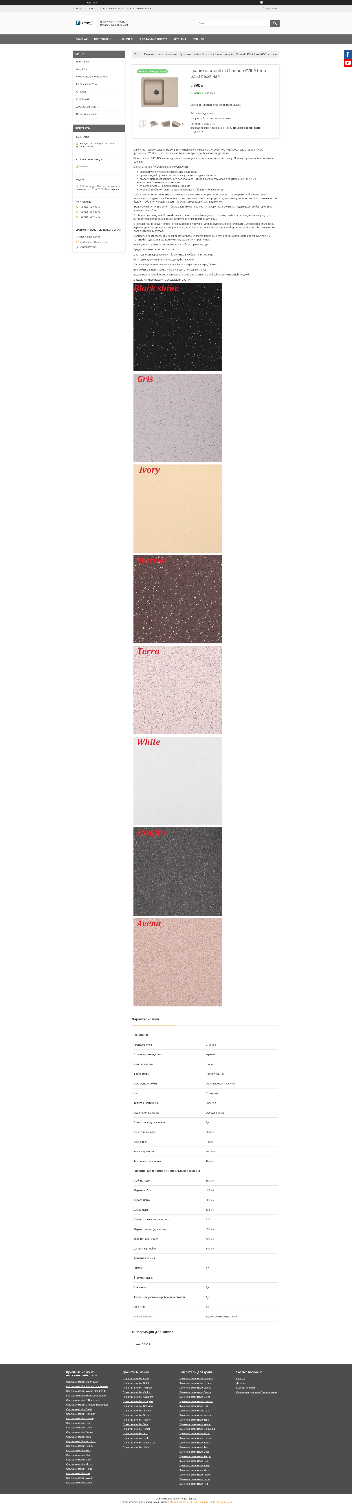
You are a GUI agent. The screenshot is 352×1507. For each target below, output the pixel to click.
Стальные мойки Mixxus (80, 1464)
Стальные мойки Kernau (79, 1446)
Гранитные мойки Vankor (137, 1392)
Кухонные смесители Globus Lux (197, 1429)
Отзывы (180, 39)
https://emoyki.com (89, 236)
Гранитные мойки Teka (135, 1424)
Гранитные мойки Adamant (138, 1396)
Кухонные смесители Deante (195, 1383)
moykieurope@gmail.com (93, 242)
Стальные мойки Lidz (78, 1423)
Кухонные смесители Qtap (194, 1451)
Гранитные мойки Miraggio (138, 1401)
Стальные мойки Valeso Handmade (86, 1391)
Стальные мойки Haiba (79, 1468)
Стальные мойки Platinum (80, 1413)
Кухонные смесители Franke (195, 1392)
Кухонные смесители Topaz (195, 1442)
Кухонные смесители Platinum (196, 1378)
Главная (82, 39)
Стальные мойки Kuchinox (81, 1441)
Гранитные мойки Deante (137, 1410)
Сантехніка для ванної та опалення (256, 1392)
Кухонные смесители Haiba (194, 1465)
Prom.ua (192, 1498)
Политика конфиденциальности (215, 1502)
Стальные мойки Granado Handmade (87, 1404)
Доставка (241, 1383)
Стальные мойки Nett (78, 1473)
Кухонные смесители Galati (194, 1410)
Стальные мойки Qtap (78, 1455)
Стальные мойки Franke (79, 1432)
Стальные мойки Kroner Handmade (86, 1395)
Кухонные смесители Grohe (194, 1396)
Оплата (240, 1378)
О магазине (83, 99)
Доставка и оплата (153, 39)
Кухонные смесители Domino (195, 1438)
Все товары (102, 39)
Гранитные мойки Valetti (136, 1378)
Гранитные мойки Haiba (136, 1447)
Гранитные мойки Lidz (135, 1433)
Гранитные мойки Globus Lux (139, 1442)
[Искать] (275, 23)
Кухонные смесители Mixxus (195, 1470)
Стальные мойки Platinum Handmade (87, 1386)
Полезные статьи (86, 84)
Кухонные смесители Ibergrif (195, 1456)
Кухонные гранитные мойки (160, 54)
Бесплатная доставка (202, 113)
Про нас (198, 39)
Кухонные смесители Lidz (193, 1406)
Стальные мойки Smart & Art (82, 1381)
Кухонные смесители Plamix (195, 1474)
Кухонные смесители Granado (196, 1401)
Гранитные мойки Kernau (137, 1429)
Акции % (127, 39)
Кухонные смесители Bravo (194, 1433)
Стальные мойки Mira (78, 1450)
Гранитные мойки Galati (136, 1383)
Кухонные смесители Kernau (195, 1424)
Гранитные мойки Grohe (136, 1415)
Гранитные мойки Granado (196, 54)
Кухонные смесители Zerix (194, 1461)
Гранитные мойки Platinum (137, 1387)
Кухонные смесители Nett (193, 1483)
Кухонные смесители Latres (194, 1479)
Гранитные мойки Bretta (136, 1438)
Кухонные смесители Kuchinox (196, 1415)
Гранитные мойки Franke (137, 1419)
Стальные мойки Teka (78, 1436)
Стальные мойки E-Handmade (83, 1400)
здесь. (203, 269)
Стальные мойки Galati (79, 1409)
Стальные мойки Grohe (79, 1427)
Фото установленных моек (92, 76)
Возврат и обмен (86, 114)
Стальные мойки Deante (80, 1418)
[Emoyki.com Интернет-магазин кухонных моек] (84, 29)
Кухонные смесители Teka (194, 1419)
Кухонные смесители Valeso (195, 1387)
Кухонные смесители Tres (193, 1447)
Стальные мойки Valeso (79, 1478)
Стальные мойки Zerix (78, 1459)
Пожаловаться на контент (183, 1502)
